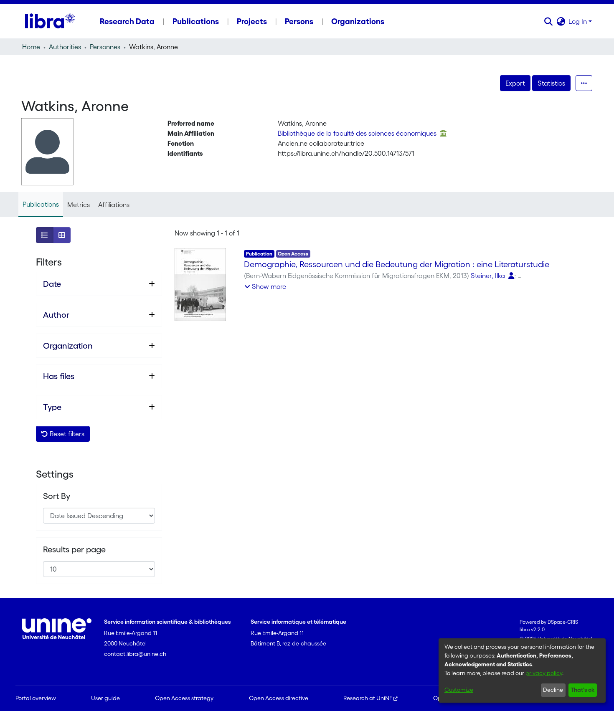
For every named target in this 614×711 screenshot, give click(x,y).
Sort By (56, 496)
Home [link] (31, 47)
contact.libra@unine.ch (135, 653)
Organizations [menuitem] (357, 21)
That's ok (582, 689)
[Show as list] (44, 235)
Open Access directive (278, 698)
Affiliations (113, 204)
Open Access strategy (184, 698)
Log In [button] (578, 21)
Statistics (551, 83)
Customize (458, 689)
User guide (105, 698)
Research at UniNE (367, 698)
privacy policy (543, 673)
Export (515, 83)
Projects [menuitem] (252, 21)
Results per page (74, 549)
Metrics (78, 204)
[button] (548, 21)
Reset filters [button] (66, 434)
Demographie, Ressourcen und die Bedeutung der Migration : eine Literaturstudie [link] (396, 264)
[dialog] (522, 670)
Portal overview (35, 698)
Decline (553, 689)
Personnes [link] (105, 47)
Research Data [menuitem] (127, 21)
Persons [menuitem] (299, 21)
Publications (41, 204)
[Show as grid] (62, 235)
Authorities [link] (65, 47)
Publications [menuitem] (196, 21)
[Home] (50, 21)
